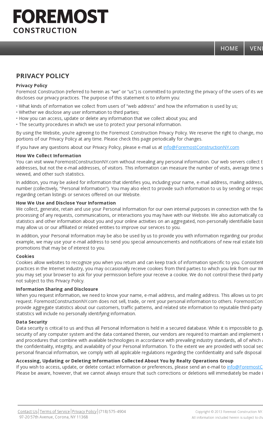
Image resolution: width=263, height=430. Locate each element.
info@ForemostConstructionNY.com (201, 147)
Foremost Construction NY (67, 20)
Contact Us (28, 411)
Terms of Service (55, 411)
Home (229, 48)
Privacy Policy (84, 411)
